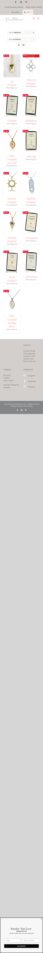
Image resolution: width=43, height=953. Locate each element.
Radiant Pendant (31, 200)
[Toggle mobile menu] (38, 18)
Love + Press (8, 381)
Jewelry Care (28, 359)
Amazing (31, 156)
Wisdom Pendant (12, 239)
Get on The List (29, 361)
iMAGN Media (28, 406)
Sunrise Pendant (12, 200)
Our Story (7, 375)
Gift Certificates (29, 354)
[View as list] (23, 45)
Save (7, 56)
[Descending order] (33, 32)
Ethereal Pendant (31, 81)
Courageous (31, 238)
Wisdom (11, 120)
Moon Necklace (12, 278)
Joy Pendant (12, 82)
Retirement (31, 276)
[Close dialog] (41, 919)
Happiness (31, 120)
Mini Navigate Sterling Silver (12, 321)
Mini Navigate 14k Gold (12, 159)
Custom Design (29, 351)
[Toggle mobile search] (34, 18)
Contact (6, 378)
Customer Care (29, 356)
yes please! (21, 946)
